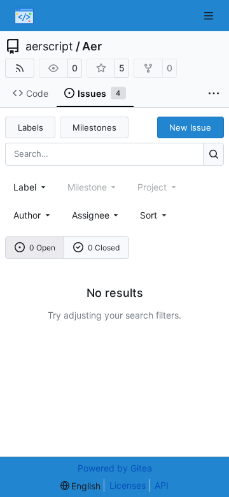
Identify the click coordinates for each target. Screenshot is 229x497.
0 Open (42, 247)
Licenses (127, 485)
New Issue (190, 127)
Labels (30, 127)
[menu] (154, 215)
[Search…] (213, 154)
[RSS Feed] (19, 68)
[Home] (24, 15)
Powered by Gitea (115, 468)
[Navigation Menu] (210, 15)
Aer (92, 46)
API (162, 485)
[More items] (214, 93)
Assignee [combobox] (90, 215)
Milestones (94, 127)
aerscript (49, 46)
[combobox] (30, 187)
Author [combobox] (27, 215)
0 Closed (104, 247)
